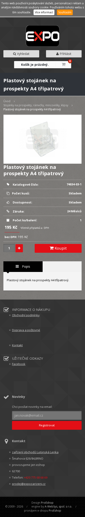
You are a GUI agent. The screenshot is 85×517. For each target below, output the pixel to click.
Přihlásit (65, 54)
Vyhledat (22, 54)
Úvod (6, 101)
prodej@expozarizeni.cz (29, 484)
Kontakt (17, 345)
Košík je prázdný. (35, 64)
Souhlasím (64, 12)
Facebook (18, 364)
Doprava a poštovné (26, 330)
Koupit (60, 248)
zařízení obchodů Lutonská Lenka (35, 452)
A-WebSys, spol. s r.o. (58, 506)
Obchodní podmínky (26, 315)
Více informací (44, 12)
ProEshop (47, 503)
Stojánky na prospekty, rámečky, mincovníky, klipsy (35, 105)
